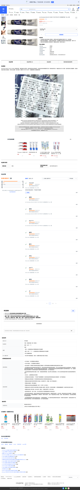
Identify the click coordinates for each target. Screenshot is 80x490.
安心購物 (44, 476)
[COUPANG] (19, 484)
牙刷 (2, 438)
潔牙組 (2, 444)
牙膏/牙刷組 (6, 438)
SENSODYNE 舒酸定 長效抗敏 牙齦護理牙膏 (9, 450)
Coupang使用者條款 (17, 476)
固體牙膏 (6, 444)
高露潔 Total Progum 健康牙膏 (7, 453)
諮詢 (73, 310)
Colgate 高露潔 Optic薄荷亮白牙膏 (8, 451)
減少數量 (43, 34)
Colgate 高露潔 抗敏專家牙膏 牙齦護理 (8, 462)
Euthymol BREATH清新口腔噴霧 (7, 465)
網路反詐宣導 (9, 478)
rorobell (14, 444)
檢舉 (71, 330)
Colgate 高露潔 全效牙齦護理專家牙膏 (8, 456)
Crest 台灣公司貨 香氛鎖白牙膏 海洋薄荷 (9, 464)
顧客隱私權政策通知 (37, 476)
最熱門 (26, 178)
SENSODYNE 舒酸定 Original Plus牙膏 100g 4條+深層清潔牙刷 (13, 454)
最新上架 (31, 178)
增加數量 (43, 35)
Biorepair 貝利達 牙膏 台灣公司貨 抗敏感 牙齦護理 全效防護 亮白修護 (13, 472)
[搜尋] (68, 9)
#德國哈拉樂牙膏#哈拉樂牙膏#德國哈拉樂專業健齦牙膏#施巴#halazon (14, 459)
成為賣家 (77, 5)
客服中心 (74, 5)
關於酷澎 (2, 476)
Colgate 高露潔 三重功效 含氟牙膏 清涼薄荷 (9, 461)
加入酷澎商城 (3, 478)
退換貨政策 (24, 476)
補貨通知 (61, 34)
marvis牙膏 (24, 444)
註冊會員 (71, 5)
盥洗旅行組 (19, 444)
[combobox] (73, 178)
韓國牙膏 (10, 444)
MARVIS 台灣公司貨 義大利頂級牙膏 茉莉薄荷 (10, 470)
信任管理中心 (30, 476)
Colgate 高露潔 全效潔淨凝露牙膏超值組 (9, 467)
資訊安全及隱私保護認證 (56, 476)
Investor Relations (9, 476)
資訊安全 (49, 476)
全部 (21, 9)
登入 (68, 5)
